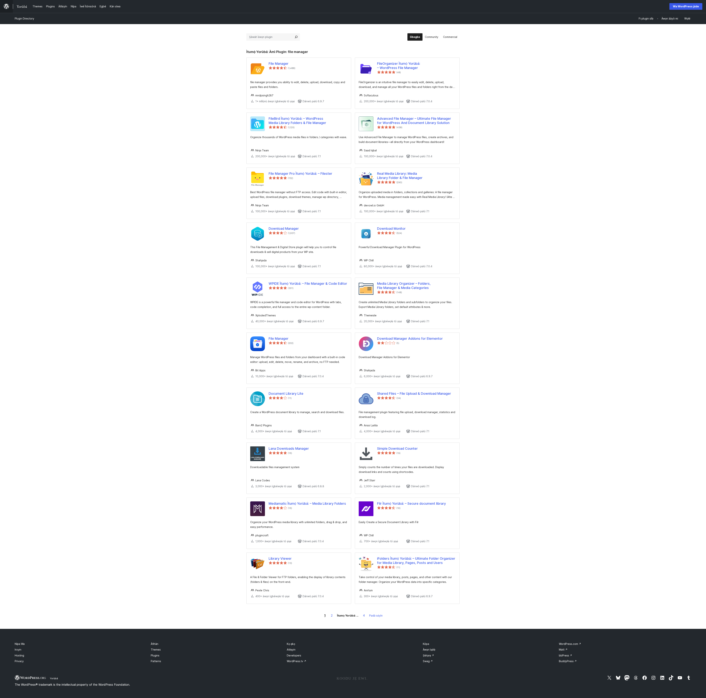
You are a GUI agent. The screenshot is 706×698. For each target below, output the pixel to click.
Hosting (19, 655)
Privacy (19, 661)
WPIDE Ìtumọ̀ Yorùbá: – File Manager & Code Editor (308, 283)
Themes (156, 649)
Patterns (156, 661)
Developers (294, 655)
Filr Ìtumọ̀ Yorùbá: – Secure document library (411, 503)
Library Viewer (280, 558)
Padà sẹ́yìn (376, 615)
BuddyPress (568, 661)
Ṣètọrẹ (428, 655)
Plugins (155, 655)
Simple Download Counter (397, 448)
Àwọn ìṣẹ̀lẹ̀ (429, 649)
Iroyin (18, 649)
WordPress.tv (296, 661)
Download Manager (284, 228)
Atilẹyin (291, 649)
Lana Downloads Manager (289, 448)
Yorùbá (54, 678)
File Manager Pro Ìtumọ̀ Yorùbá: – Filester (300, 173)
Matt (563, 649)
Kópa (426, 643)
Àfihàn (154, 643)
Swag (428, 661)
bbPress (565, 655)
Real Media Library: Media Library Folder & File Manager (399, 176)
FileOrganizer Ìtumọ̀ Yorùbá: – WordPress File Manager (398, 66)
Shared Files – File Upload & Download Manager (414, 393)
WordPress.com (570, 643)
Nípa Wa (20, 643)
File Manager (278, 63)
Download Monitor (391, 228)
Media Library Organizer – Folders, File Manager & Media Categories (404, 286)
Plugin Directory (24, 18)
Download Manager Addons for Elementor (410, 338)
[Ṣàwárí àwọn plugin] (296, 37)
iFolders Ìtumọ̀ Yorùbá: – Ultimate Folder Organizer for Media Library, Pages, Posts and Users (416, 561)
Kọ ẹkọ (291, 643)
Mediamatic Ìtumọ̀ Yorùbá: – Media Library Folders (307, 503)
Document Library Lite (286, 393)
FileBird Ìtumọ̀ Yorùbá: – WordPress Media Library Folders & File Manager (297, 121)
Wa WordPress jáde (686, 6)
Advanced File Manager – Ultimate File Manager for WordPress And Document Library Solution (414, 121)
